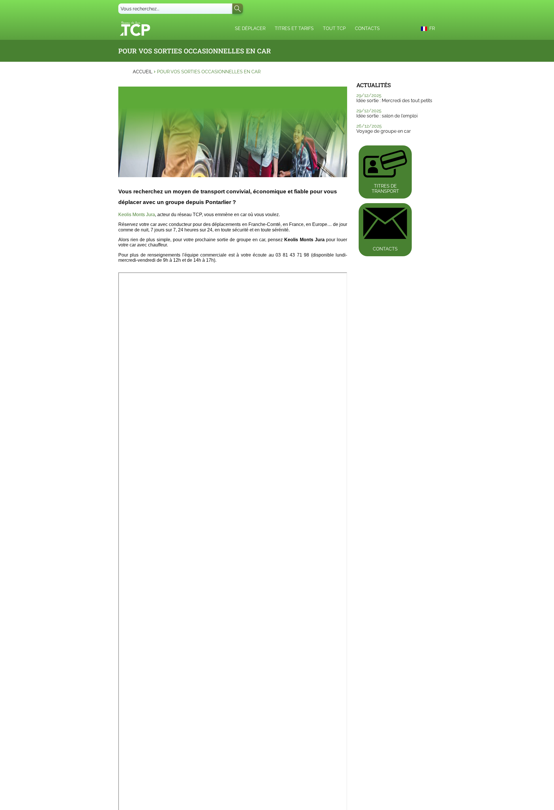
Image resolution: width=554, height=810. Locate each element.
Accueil (142, 71)
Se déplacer (250, 28)
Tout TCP (334, 28)
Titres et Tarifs (294, 28)
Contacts (367, 28)
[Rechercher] (237, 8)
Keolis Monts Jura (136, 214)
